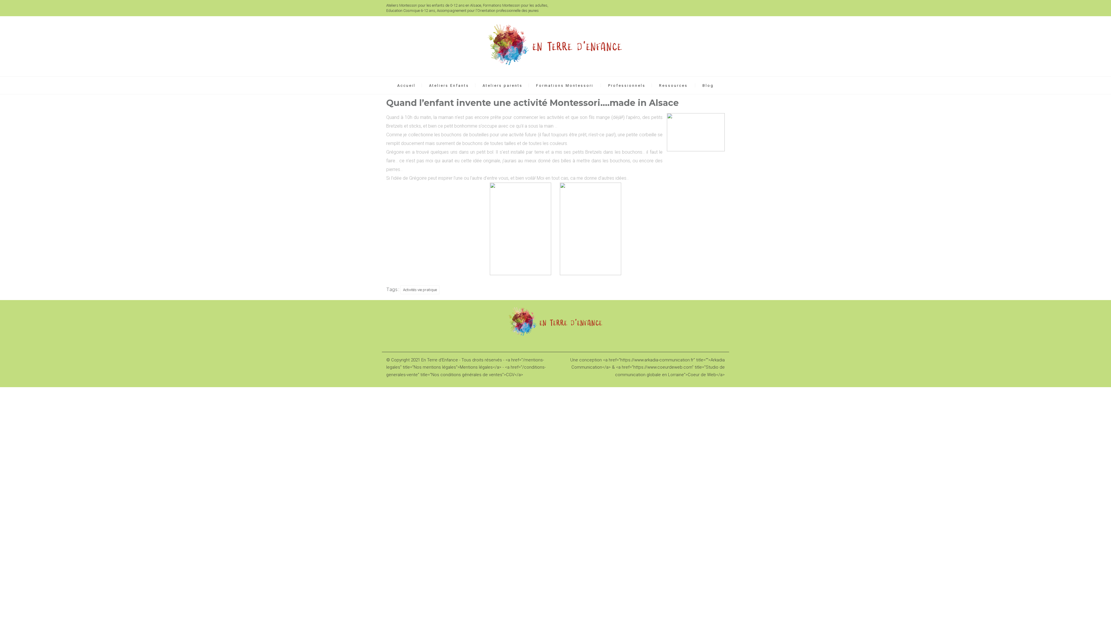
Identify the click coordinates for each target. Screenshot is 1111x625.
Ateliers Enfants (449, 85)
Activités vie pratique (420, 290)
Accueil (406, 85)
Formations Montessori (564, 85)
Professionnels (626, 85)
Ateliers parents (503, 85)
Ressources (673, 85)
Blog (708, 85)
